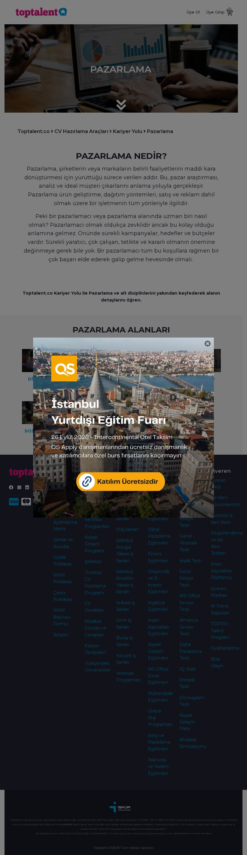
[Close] (208, 344)
